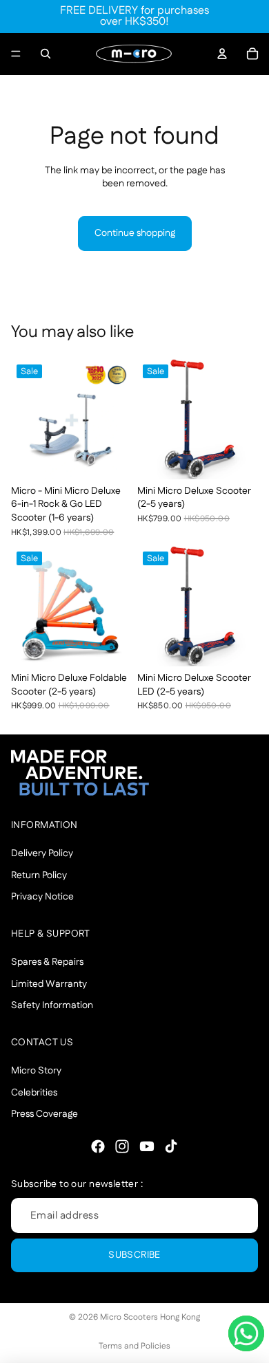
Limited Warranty (49, 984)
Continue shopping (134, 233)
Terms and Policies (134, 1346)
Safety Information (52, 1006)
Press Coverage (44, 1115)
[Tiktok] (171, 1146)
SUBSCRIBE (134, 1256)
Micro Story (36, 1071)
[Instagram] (122, 1146)
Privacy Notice (42, 897)
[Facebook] (98, 1146)
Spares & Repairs (47, 963)
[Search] (45, 54)
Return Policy (39, 875)
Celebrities (34, 1093)
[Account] (222, 54)
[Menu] (16, 53)
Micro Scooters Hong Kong (150, 1317)
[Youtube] (147, 1146)
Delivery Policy (42, 854)
